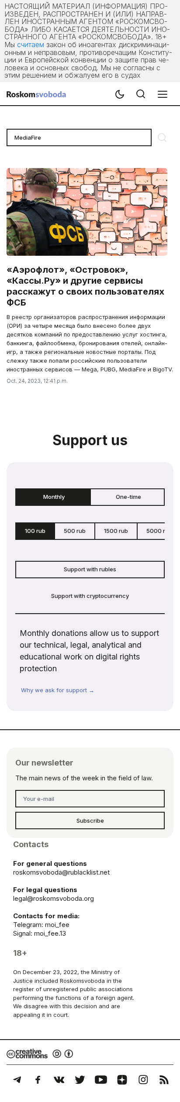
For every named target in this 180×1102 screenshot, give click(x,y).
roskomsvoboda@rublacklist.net (61, 872)
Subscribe (90, 820)
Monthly (54, 496)
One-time (128, 496)
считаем (30, 44)
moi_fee (57, 924)
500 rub (75, 530)
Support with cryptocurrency (90, 595)
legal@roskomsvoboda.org (53, 898)
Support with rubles (90, 569)
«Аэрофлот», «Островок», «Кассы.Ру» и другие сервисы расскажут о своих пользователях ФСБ (85, 286)
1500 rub (116, 530)
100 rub (35, 530)
